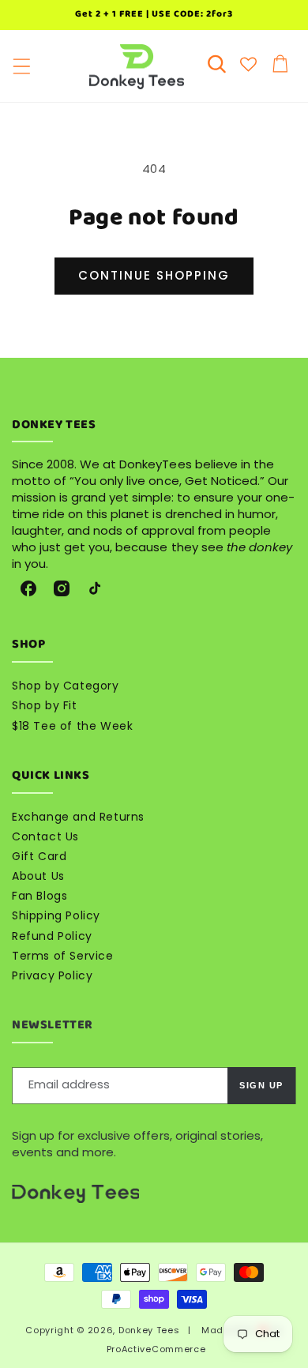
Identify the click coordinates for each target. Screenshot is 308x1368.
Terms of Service (63, 956)
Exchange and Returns (78, 817)
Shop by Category (65, 685)
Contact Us (45, 836)
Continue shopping (154, 275)
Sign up (261, 1085)
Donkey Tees (149, 1330)
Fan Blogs (39, 896)
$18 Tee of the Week (72, 726)
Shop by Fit (44, 705)
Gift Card (39, 856)
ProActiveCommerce (156, 1349)
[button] (21, 67)
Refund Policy (52, 936)
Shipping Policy (56, 915)
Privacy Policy (52, 975)
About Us (38, 876)
